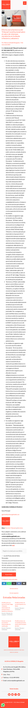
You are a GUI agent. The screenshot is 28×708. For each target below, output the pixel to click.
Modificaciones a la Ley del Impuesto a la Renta (20, 604)
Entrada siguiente (14, 593)
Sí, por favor (8, 574)
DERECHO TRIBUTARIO (19, 650)
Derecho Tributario (10, 528)
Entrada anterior (14, 588)
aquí (13, 545)
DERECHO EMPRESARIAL (9, 650)
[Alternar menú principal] (25, 3)
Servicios (20, 528)
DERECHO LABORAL (14, 652)
